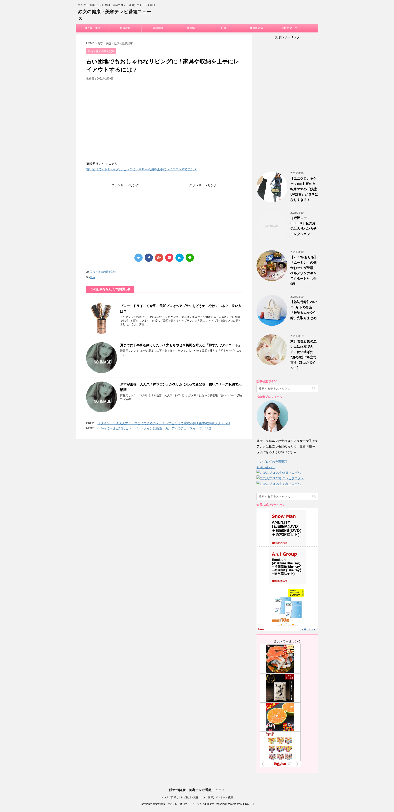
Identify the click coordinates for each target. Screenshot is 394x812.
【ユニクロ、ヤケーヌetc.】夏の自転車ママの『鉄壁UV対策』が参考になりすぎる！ (304, 189)
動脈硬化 (125, 28)
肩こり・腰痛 (92, 28)
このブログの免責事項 (272, 461)
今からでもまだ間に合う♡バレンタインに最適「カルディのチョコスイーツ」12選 (154, 428)
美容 (92, 277)
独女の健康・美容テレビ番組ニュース (197, 790)
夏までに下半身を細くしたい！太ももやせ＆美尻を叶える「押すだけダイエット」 (181, 345)
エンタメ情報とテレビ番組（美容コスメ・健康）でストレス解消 (197, 797)
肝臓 (223, 28)
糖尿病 (191, 28)
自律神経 (158, 28)
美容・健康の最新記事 (103, 271)
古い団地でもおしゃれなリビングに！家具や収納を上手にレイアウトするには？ (141, 169)
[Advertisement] (164, 122)
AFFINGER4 (247, 804)
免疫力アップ (289, 28)
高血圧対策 (256, 28)
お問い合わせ (266, 467)
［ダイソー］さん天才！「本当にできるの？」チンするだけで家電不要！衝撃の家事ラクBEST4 (163, 423)
